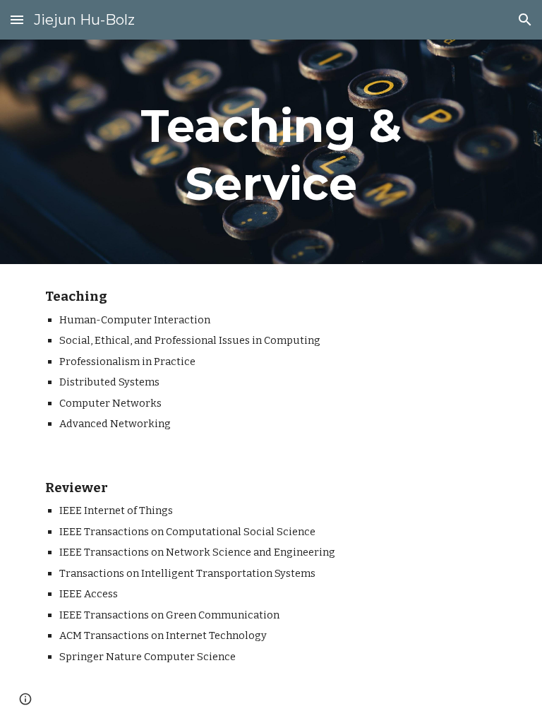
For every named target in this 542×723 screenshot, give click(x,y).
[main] (271, 152)
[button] (17, 19)
